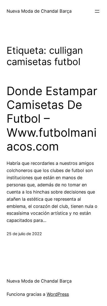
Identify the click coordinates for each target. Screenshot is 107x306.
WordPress (58, 294)
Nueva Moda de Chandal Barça (39, 11)
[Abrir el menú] (97, 11)
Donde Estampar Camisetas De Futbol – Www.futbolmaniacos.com (52, 119)
